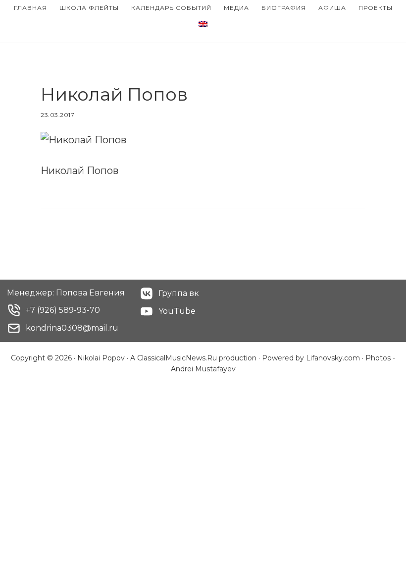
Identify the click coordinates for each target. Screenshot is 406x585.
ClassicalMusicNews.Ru (177, 357)
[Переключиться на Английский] (203, 24)
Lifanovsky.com (333, 357)
